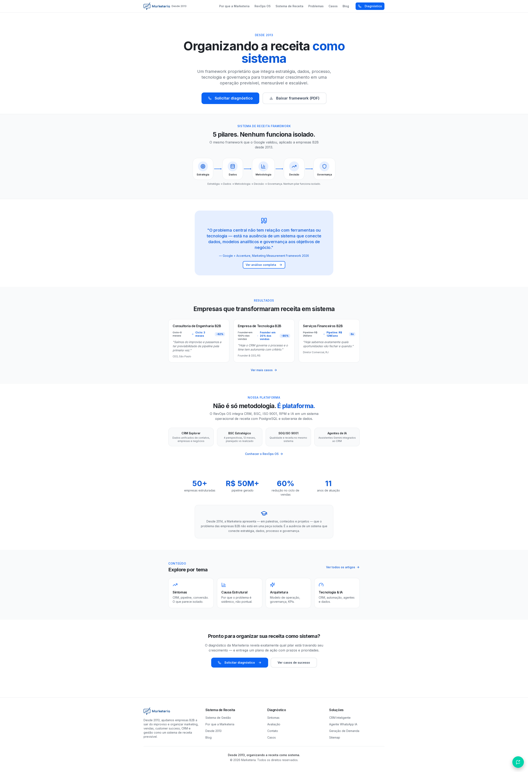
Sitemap (334, 737)
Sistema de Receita (289, 6)
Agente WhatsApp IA (343, 724)
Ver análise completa (261, 264)
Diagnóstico (373, 6)
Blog (346, 6)
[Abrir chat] (518, 762)
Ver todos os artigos (340, 567)
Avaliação (273, 724)
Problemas (316, 6)
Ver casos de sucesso (294, 662)
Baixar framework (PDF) (297, 98)
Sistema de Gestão (218, 717)
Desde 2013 (213, 731)
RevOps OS (263, 6)
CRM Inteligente (340, 717)
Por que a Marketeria (234, 6)
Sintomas (273, 717)
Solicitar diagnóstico (234, 98)
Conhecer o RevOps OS (262, 454)
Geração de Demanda (344, 731)
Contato (272, 731)
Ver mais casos (262, 370)
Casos (333, 6)
